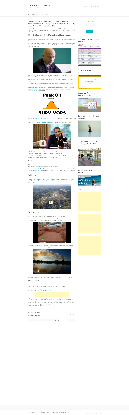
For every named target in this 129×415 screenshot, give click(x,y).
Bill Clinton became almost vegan (45, 169)
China (58, 298)
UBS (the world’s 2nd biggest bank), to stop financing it (49, 180)
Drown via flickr (37, 289)
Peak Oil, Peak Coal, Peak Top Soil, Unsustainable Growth (46, 118)
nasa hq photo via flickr (55, 289)
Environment (51, 299)
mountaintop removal (41, 302)
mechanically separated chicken (67, 164)
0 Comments (31, 317)
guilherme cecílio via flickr (45, 290)
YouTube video (37, 290)
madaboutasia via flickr (45, 289)
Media (72, 314)
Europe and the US (55, 75)
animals (42, 298)
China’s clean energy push (39, 83)
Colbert (41, 299)
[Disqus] (52, 343)
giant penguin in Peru (70, 285)
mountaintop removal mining (69, 302)
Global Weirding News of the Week (49, 39)
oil (33, 304)
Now (29, 14)
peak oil (42, 304)
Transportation (37, 315)
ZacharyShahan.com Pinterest (90, 5)
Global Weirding (32, 301)
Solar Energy (31, 315)
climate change (70, 298)
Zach (31, 312)
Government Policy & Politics (64, 314)
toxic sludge (54, 218)
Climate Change (45, 314)
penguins (51, 304)
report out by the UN (36, 245)
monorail (34, 302)
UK (38, 305)
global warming (69, 299)
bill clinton (50, 298)
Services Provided (44, 14)
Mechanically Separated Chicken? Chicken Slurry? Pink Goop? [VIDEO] (44, 320)
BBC (45, 298)
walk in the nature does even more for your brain (44, 277)
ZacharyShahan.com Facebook (84, 5)
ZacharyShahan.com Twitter (86, 5)
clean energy (63, 298)
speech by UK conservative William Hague (66, 43)
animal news (36, 298)
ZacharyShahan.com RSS (97, 5)
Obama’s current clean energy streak (42, 122)
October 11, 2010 (36, 312)
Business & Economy (32, 314)
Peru (55, 304)
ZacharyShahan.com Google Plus (88, 5)
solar (58, 304)
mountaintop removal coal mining (55, 302)
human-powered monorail (42, 301)
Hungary (50, 301)
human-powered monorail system (67, 151)
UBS (36, 305)
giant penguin (62, 299)
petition (72, 44)
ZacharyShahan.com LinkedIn (95, 5)
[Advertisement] (51, 294)
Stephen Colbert (37, 170)
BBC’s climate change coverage (48, 79)
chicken (54, 298)
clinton (30, 299)
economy (46, 299)
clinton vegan (35, 299)
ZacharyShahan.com (39, 5)
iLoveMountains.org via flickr (66, 289)
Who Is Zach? (35, 14)
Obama (30, 304)
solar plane (52, 155)
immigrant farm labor (57, 301)
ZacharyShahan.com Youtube (93, 5)
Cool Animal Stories (53, 314)
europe (56, 299)
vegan (41, 305)
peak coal (37, 304)
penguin (46, 304)
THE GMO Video (71, 320)
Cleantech (40, 314)
